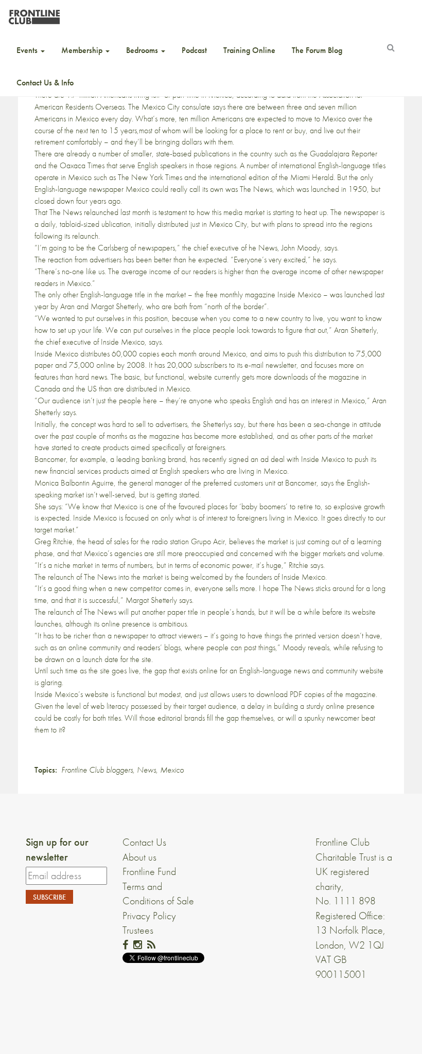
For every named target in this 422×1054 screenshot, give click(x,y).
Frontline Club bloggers (97, 769)
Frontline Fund (149, 871)
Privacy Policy (149, 915)
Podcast (194, 50)
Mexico (172, 769)
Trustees (137, 930)
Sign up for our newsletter (57, 849)
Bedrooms (143, 50)
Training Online (249, 50)
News (146, 769)
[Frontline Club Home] (34, 14)
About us (139, 857)
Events (28, 50)
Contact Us (144, 842)
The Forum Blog (317, 50)
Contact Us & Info (45, 82)
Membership (82, 50)
